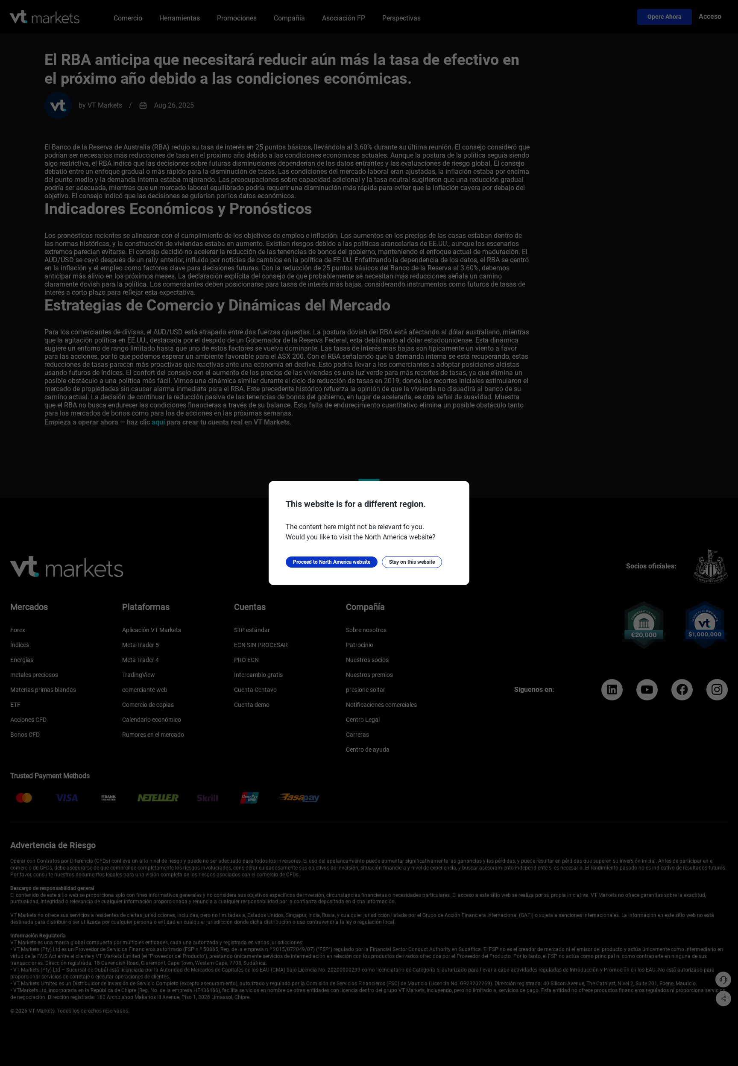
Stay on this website (412, 562)
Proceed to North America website (331, 562)
